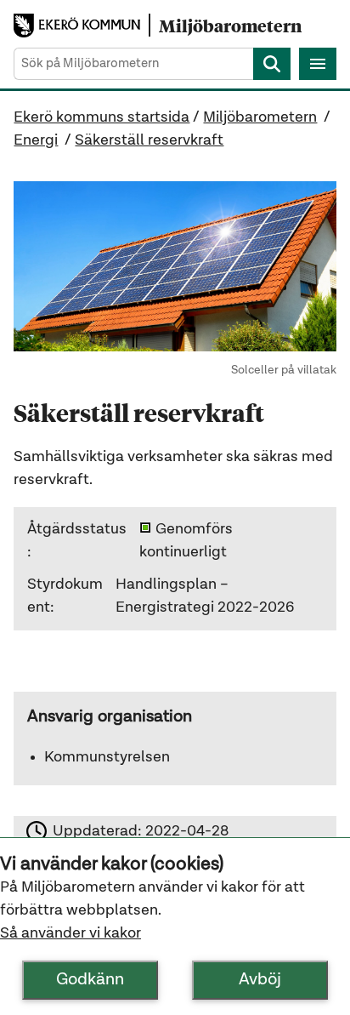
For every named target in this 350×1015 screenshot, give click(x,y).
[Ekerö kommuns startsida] (81, 26)
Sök (272, 64)
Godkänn (90, 980)
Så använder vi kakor (70, 933)
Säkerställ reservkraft (149, 140)
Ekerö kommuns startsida (101, 117)
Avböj (260, 980)
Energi (36, 140)
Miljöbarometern (260, 117)
